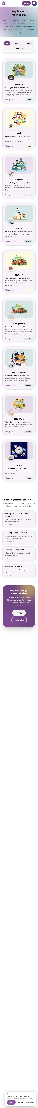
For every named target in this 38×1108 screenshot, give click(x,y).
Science (16, 43)
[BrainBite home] (3, 3)
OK (11, 1102)
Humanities (19, 48)
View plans (10, 100)
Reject (20, 1102)
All (7, 43)
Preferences (30, 1102)
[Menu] (34, 3)
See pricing (19, 620)
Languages (28, 43)
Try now (26, 3)
